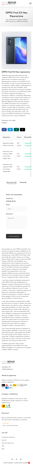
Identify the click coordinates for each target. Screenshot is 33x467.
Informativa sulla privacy (8, 443)
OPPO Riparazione (10, 21)
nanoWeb (25, 463)
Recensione (9, 214)
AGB (3, 449)
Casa (7, 19)
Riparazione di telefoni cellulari (18, 19)
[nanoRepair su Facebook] (12, 459)
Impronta (4, 440)
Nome (8, 204)
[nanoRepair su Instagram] (16, 459)
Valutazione (9, 198)
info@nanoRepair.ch (7, 369)
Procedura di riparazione (8, 437)
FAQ (3, 446)
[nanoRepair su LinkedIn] (20, 459)
